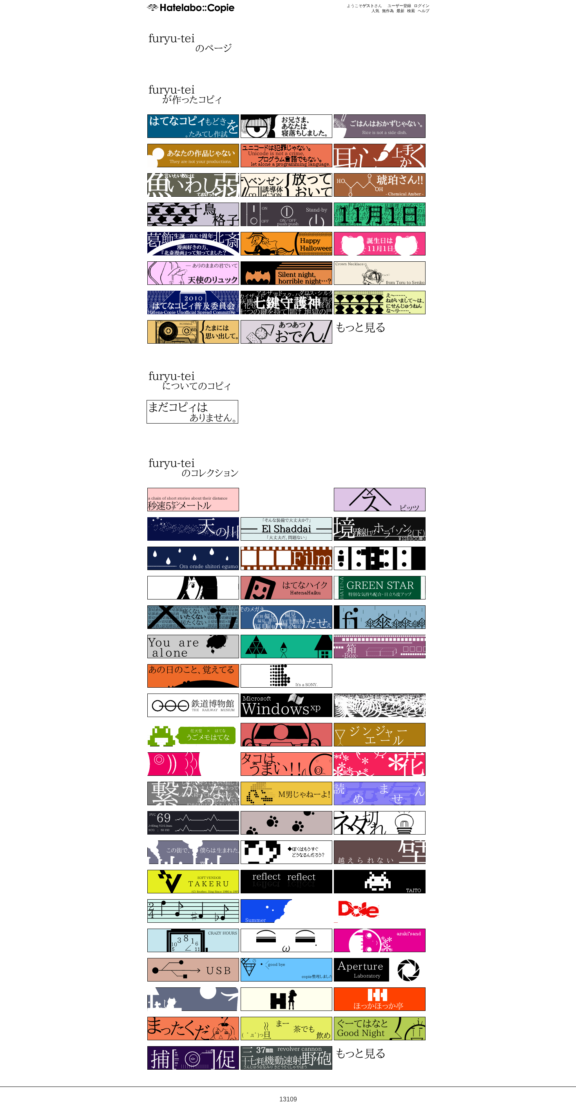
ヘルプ (423, 11)
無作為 (388, 11)
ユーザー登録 (399, 6)
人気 (375, 11)
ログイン (421, 6)
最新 (400, 11)
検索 (411, 11)
